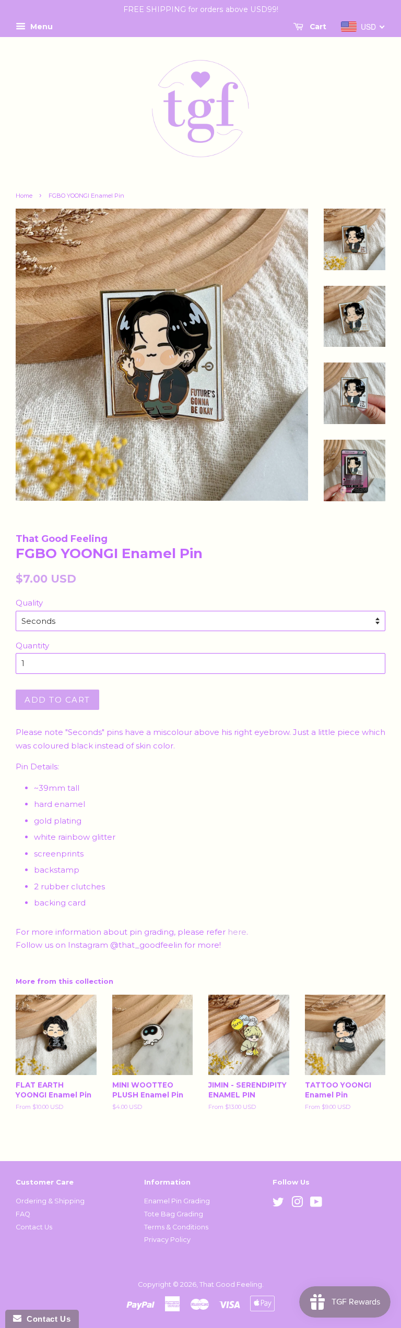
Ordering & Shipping (50, 1201)
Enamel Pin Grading (177, 1201)
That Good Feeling (230, 1284)
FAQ (23, 1214)
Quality (29, 603)
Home (24, 195)
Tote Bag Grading (173, 1214)
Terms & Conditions (176, 1227)
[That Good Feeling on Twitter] (278, 1204)
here (237, 932)
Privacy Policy (167, 1240)
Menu (40, 26)
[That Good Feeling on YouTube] (316, 1204)
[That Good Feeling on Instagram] (297, 1204)
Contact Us (34, 1227)
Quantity (32, 645)
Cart (317, 26)
